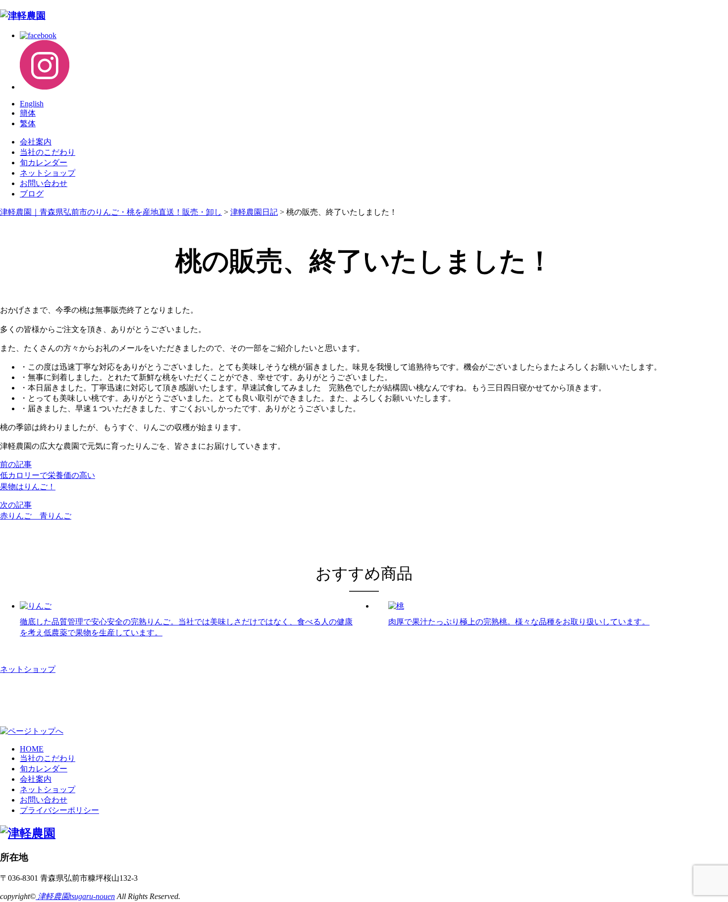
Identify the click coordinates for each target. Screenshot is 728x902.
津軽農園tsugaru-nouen (75, 896)
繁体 (28, 123)
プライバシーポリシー (59, 810)
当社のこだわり (47, 152)
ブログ (32, 194)
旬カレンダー (43, 162)
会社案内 (36, 142)
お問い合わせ (43, 183)
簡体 (28, 113)
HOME (32, 749)
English (32, 103)
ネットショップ (47, 173)
